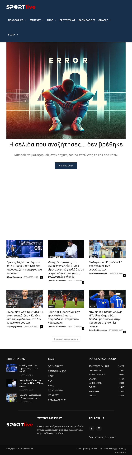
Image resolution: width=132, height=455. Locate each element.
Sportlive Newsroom (57, 280)
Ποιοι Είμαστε (82, 448)
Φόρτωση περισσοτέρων (65, 339)
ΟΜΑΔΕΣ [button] (103, 20)
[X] (99, 428)
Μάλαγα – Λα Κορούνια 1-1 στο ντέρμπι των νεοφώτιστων (106, 266)
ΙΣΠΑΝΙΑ (93, 257)
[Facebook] (91, 428)
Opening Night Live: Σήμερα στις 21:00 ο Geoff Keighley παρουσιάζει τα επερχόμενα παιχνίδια (24, 268)
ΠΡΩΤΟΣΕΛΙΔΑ (67, 20)
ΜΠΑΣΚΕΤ (35, 20)
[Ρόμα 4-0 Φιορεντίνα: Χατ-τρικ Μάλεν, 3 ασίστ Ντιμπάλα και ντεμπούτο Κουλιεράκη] (66, 299)
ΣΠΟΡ (50, 20)
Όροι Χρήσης (110, 448)
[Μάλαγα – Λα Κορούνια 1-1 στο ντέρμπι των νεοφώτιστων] (107, 249)
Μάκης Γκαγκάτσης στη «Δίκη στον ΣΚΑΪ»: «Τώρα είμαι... (31, 383)
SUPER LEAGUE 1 (55, 257)
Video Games (12, 257)
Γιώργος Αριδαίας (14, 326)
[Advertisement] (66, 193)
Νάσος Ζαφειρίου (14, 277)
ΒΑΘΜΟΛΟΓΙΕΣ (87, 20)
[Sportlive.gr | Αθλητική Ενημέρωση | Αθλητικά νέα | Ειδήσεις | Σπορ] (19, 424)
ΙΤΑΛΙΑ (51, 306)
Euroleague (11, 306)
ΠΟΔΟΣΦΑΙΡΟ (16, 20)
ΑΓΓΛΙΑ (92, 306)
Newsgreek (110, 437)
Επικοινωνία (96, 448)
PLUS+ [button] (11, 34)
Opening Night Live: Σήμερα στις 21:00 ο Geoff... (28, 368)
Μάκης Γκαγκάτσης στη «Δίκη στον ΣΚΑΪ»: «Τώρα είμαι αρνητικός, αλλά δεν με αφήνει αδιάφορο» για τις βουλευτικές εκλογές (66, 269)
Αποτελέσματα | (96, 437)
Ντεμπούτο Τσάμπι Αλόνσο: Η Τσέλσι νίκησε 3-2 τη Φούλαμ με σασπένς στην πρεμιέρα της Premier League (106, 319)
